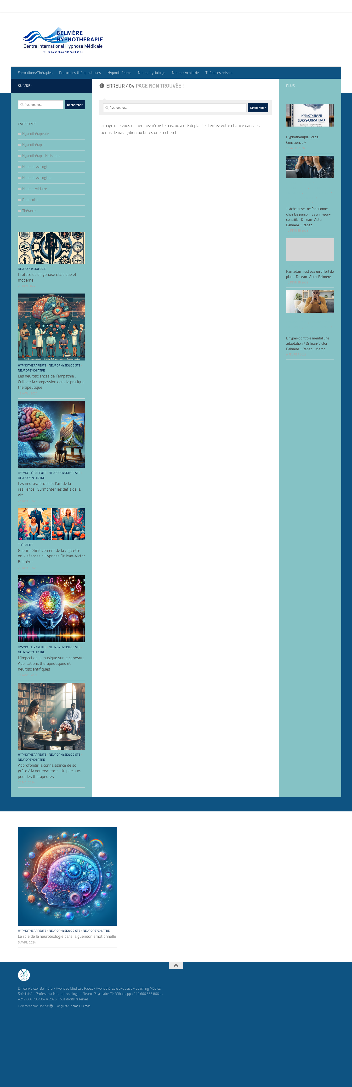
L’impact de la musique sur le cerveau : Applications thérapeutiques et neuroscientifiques (51, 663)
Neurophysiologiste (36, 178)
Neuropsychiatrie (181, 6)
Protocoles (30, 200)
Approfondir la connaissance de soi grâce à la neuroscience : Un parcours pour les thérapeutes (49, 771)
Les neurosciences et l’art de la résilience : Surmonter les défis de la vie (49, 489)
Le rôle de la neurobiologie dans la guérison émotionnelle (67, 936)
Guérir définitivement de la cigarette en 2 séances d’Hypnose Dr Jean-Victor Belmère (51, 556)
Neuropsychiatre (34, 189)
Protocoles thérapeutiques (76, 6)
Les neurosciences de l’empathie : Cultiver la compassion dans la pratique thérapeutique (51, 382)
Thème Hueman (80, 1006)
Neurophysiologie (148, 6)
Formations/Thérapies (31, 6)
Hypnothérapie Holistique (41, 156)
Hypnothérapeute (35, 134)
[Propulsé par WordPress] (51, 1006)
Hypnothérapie (116, 6)
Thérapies (29, 211)
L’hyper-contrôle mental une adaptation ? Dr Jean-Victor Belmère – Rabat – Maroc (307, 343)
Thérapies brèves (215, 6)
